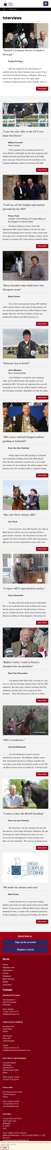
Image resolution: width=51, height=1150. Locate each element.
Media (5, 982)
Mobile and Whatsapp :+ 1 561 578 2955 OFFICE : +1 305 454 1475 (24, 1136)
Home (5, 964)
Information (8, 970)
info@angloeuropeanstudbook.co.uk (16, 1050)
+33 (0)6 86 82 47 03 (10, 1104)
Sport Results (8, 979)
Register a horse (25, 949)
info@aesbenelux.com (11, 1014)
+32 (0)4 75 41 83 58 (10, 1079)
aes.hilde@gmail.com (11, 1106)
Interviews (12, 9)
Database (7, 976)
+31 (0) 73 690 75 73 (10, 1012)
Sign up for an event (25, 942)
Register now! (9, 967)
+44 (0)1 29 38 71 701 (11, 1048)
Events (6, 973)
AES (4, 9)
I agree (4, 1147)
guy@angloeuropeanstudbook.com (16, 1140)
